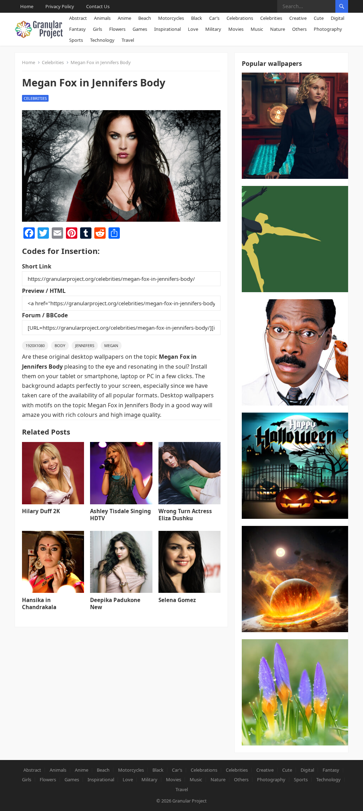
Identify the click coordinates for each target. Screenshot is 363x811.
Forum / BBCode (45, 315)
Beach (144, 18)
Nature (277, 29)
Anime (124, 18)
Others (299, 29)
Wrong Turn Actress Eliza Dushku (185, 514)
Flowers (117, 29)
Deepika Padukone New (115, 603)
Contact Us (98, 6)
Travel (128, 40)
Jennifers (84, 345)
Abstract (78, 18)
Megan (111, 345)
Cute (319, 18)
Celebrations (240, 18)
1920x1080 (35, 345)
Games (140, 29)
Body (60, 345)
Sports (76, 40)
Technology (102, 40)
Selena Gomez (177, 599)
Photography (328, 29)
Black (196, 18)
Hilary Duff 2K (41, 511)
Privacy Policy (59, 6)
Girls (97, 29)
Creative (298, 18)
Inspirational (167, 29)
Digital (337, 18)
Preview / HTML (44, 291)
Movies (236, 29)
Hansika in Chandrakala (39, 603)
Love (193, 29)
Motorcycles (171, 18)
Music (257, 29)
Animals (102, 18)
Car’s (214, 18)
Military (213, 29)
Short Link (36, 266)
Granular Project (189, 801)
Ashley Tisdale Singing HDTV (120, 514)
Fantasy (77, 29)
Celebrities (271, 18)
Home (26, 6)
